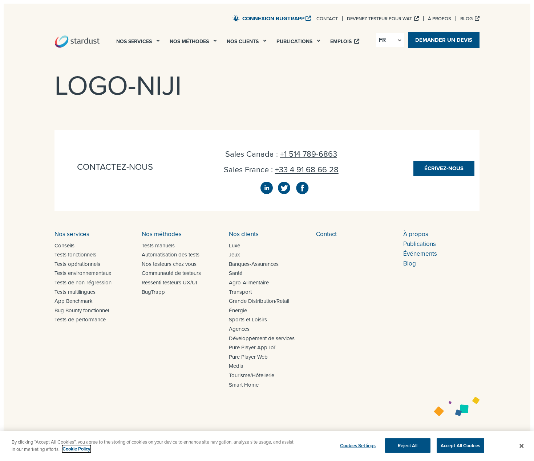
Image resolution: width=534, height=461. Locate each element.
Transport (240, 292)
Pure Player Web (248, 357)
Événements (420, 253)
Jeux (234, 255)
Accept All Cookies (460, 445)
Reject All (407, 445)
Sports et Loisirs (248, 320)
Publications (419, 243)
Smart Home (244, 385)
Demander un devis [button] (443, 40)
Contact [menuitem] (327, 18)
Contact (326, 234)
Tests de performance (80, 320)
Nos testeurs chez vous (169, 264)
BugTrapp (153, 292)
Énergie (238, 310)
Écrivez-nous (444, 168)
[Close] (521, 446)
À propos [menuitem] (439, 18)
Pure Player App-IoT (252, 347)
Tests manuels (158, 246)
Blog (409, 263)
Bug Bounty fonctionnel (81, 310)
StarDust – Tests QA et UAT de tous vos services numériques (77, 41)
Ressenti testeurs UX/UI (169, 283)
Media (236, 366)
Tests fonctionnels (75, 255)
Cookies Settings (358, 445)
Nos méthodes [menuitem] (190, 41)
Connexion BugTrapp (273, 18)
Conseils (64, 246)
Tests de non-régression (83, 283)
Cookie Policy (76, 448)
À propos (415, 234)
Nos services (71, 234)
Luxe (234, 246)
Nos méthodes (162, 234)
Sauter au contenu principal (193, 18)
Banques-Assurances (254, 264)
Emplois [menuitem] (341, 41)
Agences (239, 329)
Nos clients (244, 234)
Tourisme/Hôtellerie (251, 375)
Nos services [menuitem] (134, 41)
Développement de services (262, 338)
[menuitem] (158, 43)
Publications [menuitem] (295, 41)
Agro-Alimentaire (249, 283)
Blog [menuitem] (467, 18)
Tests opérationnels (77, 264)
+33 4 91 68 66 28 (307, 170)
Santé (235, 273)
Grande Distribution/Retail (259, 301)
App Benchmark (73, 301)
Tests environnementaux (82, 273)
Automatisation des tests (170, 255)
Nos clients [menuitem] (243, 41)
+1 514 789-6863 (308, 154)
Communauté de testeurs (171, 273)
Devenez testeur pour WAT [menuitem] (380, 18)
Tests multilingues (75, 292)
